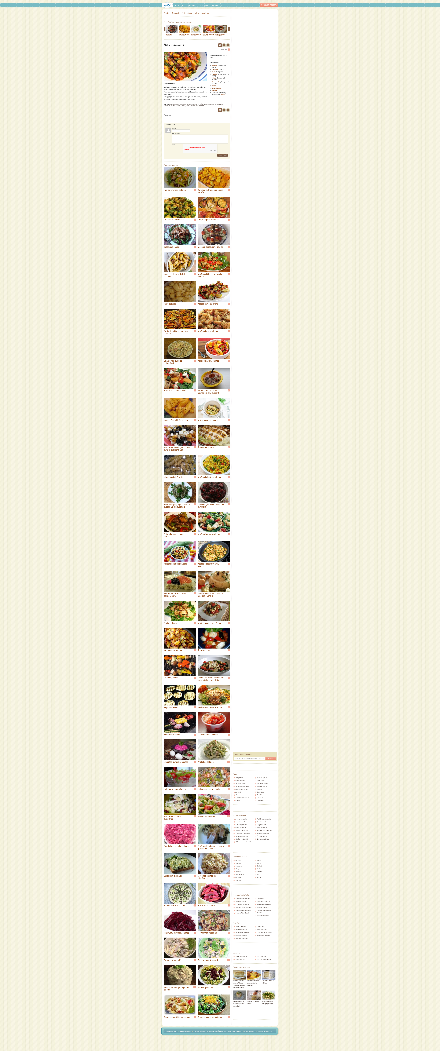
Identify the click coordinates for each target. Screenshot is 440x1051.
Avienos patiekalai (241, 819)
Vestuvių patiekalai (263, 915)
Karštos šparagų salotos (209, 534)
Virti (258, 874)
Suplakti (259, 866)
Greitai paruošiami (241, 935)
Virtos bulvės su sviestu (208, 420)
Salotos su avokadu (173, 876)
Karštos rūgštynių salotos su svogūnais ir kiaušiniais (177, 505)
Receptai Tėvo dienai (242, 913)
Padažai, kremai (262, 786)
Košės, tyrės (260, 780)
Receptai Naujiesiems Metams (264, 911)
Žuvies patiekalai (262, 836)
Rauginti (238, 880)
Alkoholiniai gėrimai (241, 789)
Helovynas (260, 898)
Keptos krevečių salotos (175, 190)
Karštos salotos (180, 106)
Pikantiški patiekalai (241, 938)
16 (228, 816)
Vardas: (174, 128)
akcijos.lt (223, 94)
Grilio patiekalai (240, 780)
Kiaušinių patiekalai (241, 839)
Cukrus (214, 78)
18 (228, 960)
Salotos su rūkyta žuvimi (175, 789)
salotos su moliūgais (186, 104)
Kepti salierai (170, 304)
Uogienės (260, 798)
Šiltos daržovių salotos (208, 735)
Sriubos (259, 789)
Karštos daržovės (172, 735)
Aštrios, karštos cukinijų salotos (208, 565)
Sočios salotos (187, 13)
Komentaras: (176, 133)
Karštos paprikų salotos (208, 361)
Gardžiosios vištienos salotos (177, 1017)
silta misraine (200, 106)
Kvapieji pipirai (216, 88)
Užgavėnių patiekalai (242, 904)
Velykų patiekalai (240, 901)
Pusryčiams (239, 778)
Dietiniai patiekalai (241, 956)
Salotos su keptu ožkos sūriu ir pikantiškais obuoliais (211, 679)
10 (194, 987)
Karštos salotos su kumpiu (210, 707)
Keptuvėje (219, 104)
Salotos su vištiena (206, 816)
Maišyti (237, 869)
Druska (214, 86)
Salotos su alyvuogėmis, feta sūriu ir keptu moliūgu (177, 448)
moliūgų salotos (174, 104)
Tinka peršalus (261, 956)
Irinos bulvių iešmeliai (173, 477)
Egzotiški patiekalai (241, 929)
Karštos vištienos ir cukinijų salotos (210, 275)
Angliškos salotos (206, 762)
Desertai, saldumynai (242, 798)
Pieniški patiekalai (262, 822)
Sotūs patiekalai (262, 929)
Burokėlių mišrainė (206, 905)
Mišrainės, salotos (202, 13)
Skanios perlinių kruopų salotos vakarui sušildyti (208, 391)
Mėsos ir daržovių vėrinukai (169, 35)
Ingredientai (218, 5)
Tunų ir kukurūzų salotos (209, 960)
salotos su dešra (198, 104)
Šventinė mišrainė (206, 447)
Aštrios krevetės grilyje (208, 304)
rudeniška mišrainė (210, 104)
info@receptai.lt (249, 1031)
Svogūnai (215, 69)
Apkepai (238, 792)
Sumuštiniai (260, 792)
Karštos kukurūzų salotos (209, 477)
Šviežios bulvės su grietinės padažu (184, 35)
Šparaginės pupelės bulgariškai (173, 362)
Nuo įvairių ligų (240, 959)
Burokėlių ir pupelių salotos (176, 846)
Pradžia (166, 13)
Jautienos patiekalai (241, 830)
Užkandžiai (260, 801)
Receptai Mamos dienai (242, 898)
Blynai (237, 795)
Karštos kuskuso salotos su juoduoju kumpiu (210, 594)
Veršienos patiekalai (263, 833)
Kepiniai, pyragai (262, 778)
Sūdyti (259, 863)
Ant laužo (238, 860)
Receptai (179, 5)
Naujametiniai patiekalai (243, 910)
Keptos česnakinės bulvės (176, 420)
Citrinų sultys (216, 82)
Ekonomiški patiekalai (242, 932)
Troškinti (259, 872)
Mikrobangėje (239, 874)
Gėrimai (237, 801)
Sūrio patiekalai (262, 827)
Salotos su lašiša (171, 247)
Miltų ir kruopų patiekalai (243, 842)
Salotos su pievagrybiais (209, 789)
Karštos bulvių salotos (208, 331)
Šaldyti (259, 869)
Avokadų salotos (205, 987)
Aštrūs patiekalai (240, 927)
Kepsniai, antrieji (240, 783)
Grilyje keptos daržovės (208, 220)
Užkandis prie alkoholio (264, 932)
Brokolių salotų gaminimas (210, 1017)
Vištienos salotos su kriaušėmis (207, 877)
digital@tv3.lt (268, 1031)
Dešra (214, 72)
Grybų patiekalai (240, 827)
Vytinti (259, 877)
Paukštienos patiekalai (264, 819)
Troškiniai (260, 795)
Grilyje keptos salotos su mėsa (175, 535)
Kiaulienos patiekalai (242, 836)
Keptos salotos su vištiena (220, 35)
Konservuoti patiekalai (242, 786)
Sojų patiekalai (261, 825)
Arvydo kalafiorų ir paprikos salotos (176, 988)
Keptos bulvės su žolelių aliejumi (175, 275)
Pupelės (214, 74)
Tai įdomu (204, 5)
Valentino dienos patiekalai (243, 907)
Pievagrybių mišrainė (207, 933)
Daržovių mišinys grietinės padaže (176, 332)
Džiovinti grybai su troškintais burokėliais (211, 505)
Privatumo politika (185, 1031)
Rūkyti (259, 860)
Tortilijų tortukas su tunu (175, 905)
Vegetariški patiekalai (263, 935)
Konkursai (191, 5)
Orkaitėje (238, 877)
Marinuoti (238, 872)
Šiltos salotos (204, 650)
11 (228, 762)
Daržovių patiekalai (241, 825)
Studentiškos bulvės (173, 650)
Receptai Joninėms (263, 907)
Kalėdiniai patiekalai (263, 901)
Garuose (238, 863)
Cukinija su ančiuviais (174, 220)
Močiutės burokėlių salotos (176, 762)
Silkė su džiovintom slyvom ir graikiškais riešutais (211, 847)
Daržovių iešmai (171, 678)
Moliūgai (214, 65)
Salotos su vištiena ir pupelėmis (173, 817)
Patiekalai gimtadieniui (264, 904)
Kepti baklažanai (171, 707)
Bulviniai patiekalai (241, 822)
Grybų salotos (170, 623)
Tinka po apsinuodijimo (264, 959)
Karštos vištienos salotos (175, 390)
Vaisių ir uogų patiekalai (264, 830)
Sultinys (214, 90)
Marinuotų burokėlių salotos (176, 933)
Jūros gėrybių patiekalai (242, 833)
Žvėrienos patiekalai (263, 839)
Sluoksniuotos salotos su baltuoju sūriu (175, 594)
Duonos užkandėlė (172, 960)
